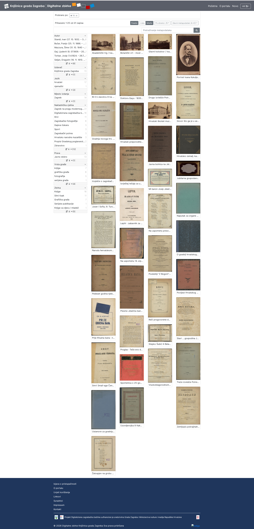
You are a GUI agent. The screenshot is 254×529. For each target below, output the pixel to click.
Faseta (134, 23)
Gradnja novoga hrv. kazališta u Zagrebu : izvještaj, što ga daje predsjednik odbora (103, 138)
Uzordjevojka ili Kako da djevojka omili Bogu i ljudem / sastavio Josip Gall (132, 425)
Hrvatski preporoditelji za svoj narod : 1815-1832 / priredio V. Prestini (132, 141)
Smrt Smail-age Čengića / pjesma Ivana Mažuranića (103, 385)
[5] (74, 211)
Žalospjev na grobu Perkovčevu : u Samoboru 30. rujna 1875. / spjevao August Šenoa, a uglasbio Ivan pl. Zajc (103, 473)
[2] (74, 90)
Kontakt (57, 509)
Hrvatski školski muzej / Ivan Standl (160, 121)
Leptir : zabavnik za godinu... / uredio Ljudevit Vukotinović (132, 223)
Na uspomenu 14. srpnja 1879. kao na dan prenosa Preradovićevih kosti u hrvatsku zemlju (132, 261)
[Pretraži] (197, 30)
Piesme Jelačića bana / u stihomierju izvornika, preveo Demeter (132, 311)
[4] (74, 184)
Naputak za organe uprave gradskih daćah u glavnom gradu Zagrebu (188, 215)
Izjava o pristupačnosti (65, 483)
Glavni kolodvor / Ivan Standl (160, 51)
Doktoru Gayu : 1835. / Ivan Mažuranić (132, 98)
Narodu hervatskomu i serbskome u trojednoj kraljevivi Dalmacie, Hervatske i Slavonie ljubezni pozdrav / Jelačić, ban (103, 250)
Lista (142, 23)
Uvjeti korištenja (62, 492)
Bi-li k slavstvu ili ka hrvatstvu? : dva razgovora (103, 97)
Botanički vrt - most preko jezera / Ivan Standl (132, 53)
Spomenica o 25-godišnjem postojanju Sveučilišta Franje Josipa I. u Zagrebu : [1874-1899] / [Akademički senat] (132, 383)
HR (244, 6)
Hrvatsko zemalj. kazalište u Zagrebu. (188, 156)
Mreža (149, 23)
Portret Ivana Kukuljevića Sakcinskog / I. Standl (188, 77)
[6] (74, 63)
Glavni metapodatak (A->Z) (184, 23)
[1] (74, 74)
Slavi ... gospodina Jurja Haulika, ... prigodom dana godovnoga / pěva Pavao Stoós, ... (188, 338)
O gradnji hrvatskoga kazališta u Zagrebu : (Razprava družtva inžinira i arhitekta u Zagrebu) (188, 254)
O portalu (224, 6)
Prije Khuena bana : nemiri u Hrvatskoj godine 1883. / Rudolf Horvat (103, 337)
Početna (212, 6)
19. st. (75, 15)
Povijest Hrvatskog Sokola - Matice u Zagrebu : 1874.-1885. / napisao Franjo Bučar (188, 292)
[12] (74, 149)
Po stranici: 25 (161, 23)
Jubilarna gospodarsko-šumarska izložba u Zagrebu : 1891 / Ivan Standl (188, 178)
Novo (235, 6)
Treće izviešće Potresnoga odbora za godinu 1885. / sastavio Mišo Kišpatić (188, 382)
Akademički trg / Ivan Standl (103, 53)
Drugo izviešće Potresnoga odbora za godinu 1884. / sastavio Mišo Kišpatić (160, 97)
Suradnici (58, 500)
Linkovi (57, 496)
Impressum (59, 505)
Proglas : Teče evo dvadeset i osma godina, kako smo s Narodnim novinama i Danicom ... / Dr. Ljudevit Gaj (132, 349)
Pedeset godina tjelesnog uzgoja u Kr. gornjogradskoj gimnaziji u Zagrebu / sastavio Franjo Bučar (103, 293)
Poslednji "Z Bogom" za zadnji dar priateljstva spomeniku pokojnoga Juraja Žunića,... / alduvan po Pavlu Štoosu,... (160, 274)
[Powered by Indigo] (195, 525)
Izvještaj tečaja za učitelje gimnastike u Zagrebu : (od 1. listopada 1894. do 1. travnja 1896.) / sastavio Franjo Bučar (132, 183)
